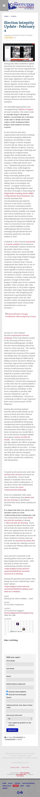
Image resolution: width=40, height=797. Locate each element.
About (10, 783)
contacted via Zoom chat (25, 541)
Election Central (29, 783)
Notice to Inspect (26, 109)
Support (17, 783)
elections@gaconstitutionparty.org (18, 613)
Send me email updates (17, 692)
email (28, 773)
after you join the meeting (17, 523)
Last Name (10, 668)
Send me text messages (17, 694)
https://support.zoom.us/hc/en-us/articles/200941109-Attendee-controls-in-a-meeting (17, 571)
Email (8, 676)
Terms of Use (25, 767)
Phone (8, 697)
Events (13, 16)
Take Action (7, 786)
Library (5, 788)
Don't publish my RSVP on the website (20, 724)
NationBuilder (21, 774)
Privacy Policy (15, 767)
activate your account (13, 474)
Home (6, 16)
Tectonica (20, 776)
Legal (28, 786)
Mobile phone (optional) (15, 684)
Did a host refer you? (14, 715)
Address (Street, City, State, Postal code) (19, 706)
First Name (10, 661)
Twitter (23, 773)
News (22, 786)
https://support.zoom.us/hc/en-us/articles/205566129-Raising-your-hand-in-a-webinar (19, 588)
